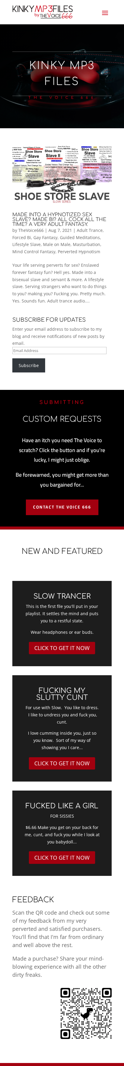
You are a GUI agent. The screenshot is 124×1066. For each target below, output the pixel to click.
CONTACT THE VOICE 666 (62, 507)
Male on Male (56, 244)
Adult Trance (90, 230)
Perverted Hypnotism (79, 251)
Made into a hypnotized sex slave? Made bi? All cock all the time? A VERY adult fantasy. (59, 219)
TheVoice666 (31, 230)
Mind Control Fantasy (33, 251)
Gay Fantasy (45, 237)
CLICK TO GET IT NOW (62, 647)
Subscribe (29, 365)
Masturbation (86, 244)
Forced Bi (21, 237)
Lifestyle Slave (26, 244)
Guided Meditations (80, 237)
